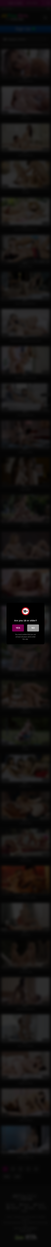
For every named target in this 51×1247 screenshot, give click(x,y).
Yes (18, 628)
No (33, 628)
